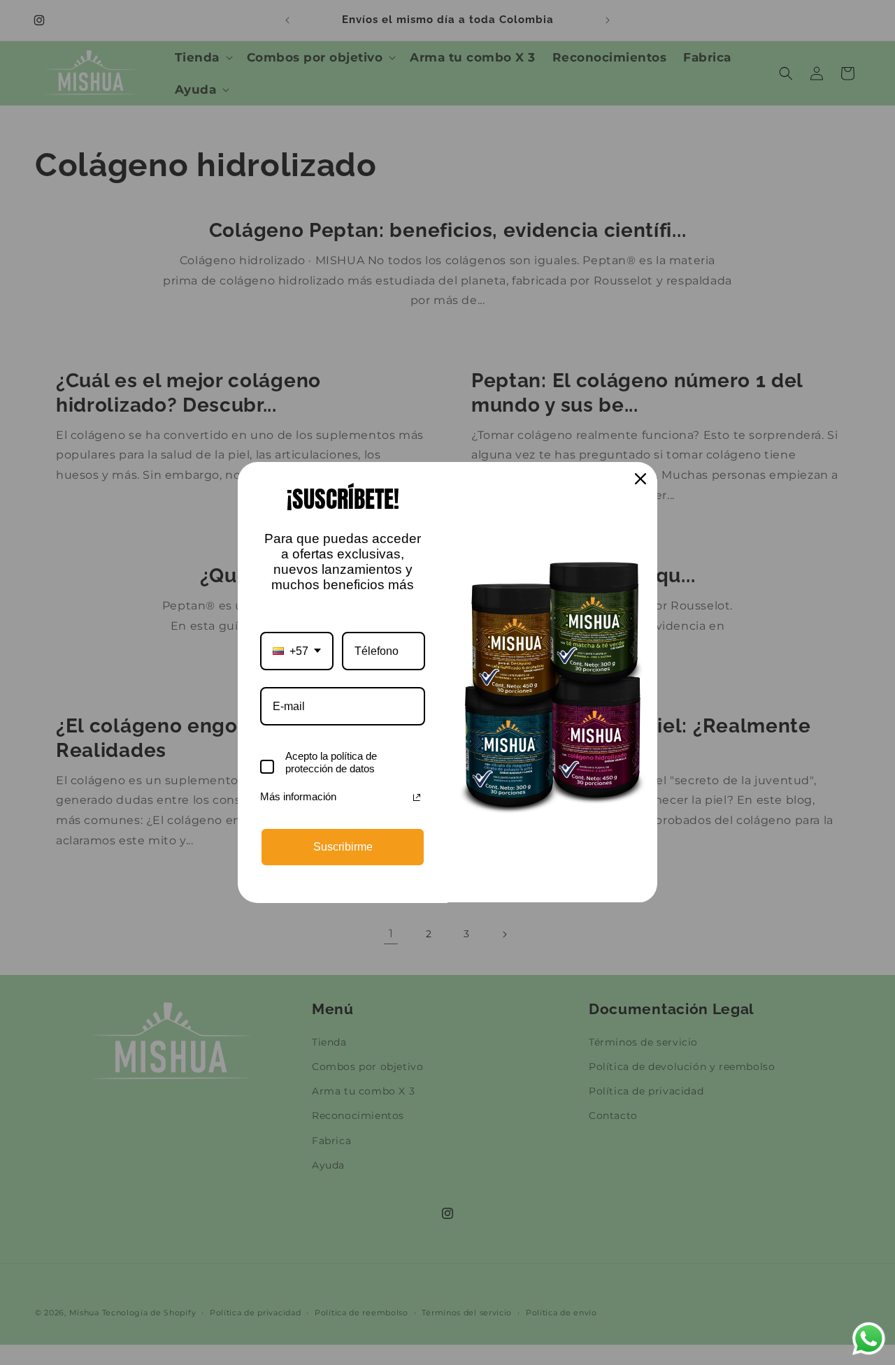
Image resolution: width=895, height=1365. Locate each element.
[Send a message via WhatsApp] (869, 1339)
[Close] (640, 479)
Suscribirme (343, 847)
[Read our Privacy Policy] (416, 797)
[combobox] (297, 651)
